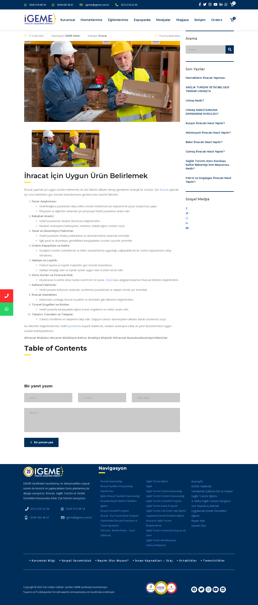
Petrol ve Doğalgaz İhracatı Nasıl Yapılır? (208, 179)
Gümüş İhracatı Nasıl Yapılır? (205, 151)
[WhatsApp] (6, 309)
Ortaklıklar (188, 560)
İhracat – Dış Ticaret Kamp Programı (119, 515)
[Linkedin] (223, 589)
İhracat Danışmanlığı (111, 481)
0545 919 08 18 (37, 4)
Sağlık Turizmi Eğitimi (157, 481)
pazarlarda (75, 326)
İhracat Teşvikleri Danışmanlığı (116, 486)
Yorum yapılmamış (169, 35)
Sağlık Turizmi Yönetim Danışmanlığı (165, 496)
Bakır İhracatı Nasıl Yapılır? (204, 142)
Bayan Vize (198, 520)
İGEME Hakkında (201, 486)
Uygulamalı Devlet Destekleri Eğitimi (165, 515)
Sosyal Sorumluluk (76, 560)
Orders (216, 20)
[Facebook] (194, 589)
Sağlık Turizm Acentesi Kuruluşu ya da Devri (166, 533)
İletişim (199, 20)
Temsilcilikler (214, 560)
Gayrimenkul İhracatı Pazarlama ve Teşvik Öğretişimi (118, 523)
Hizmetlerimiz (91, 20)
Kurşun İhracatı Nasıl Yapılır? (205, 123)
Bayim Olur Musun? (113, 560)
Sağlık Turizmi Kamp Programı (162, 506)
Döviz (109, 280)
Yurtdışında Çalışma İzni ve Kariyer (212, 491)
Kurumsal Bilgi (43, 560)
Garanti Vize (106, 491)
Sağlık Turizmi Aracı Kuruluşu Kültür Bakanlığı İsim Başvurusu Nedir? (207, 164)
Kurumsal (67, 20)
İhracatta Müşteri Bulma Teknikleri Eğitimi (118, 503)
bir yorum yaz (43, 442)
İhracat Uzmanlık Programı (114, 510)
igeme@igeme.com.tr (97, 4)
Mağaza (182, 20)
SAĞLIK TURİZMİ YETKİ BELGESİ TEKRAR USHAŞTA (207, 89)
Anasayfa (197, 481)
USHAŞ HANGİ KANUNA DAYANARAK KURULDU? (202, 111)
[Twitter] (201, 589)
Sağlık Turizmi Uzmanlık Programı (164, 501)
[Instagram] (208, 589)
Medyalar (163, 20)
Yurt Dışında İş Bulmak (205, 506)
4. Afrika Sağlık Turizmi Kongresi (210, 501)
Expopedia (142, 20)
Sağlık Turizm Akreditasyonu (161, 540)
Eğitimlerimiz (118, 20)
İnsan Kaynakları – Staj (154, 560)
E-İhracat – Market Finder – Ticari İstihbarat (117, 533)
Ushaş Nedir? (195, 100)
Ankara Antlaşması (156, 545)
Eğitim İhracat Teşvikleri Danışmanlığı (120, 496)
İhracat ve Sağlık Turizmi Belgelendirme (158, 523)
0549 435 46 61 (65, 4)
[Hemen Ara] (6, 295)
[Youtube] (216, 589)
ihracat (164, 189)
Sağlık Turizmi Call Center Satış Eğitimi (166, 510)
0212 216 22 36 (129, 4)
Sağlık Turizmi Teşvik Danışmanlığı (164, 491)
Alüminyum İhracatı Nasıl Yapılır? (208, 132)
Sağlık (149, 486)
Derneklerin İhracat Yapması (205, 78)
